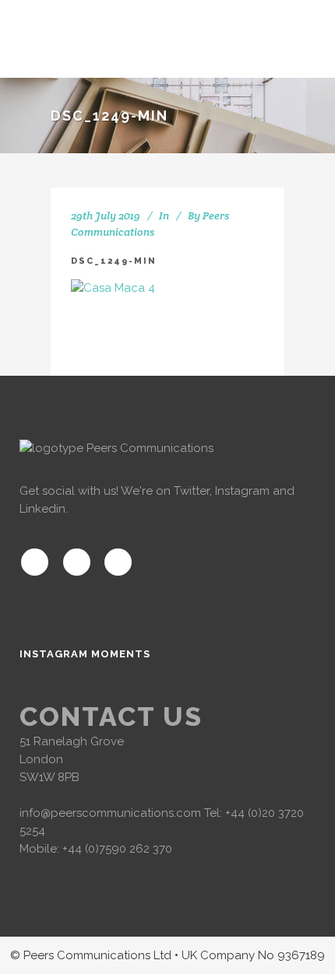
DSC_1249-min (114, 261)
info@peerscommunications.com (110, 813)
